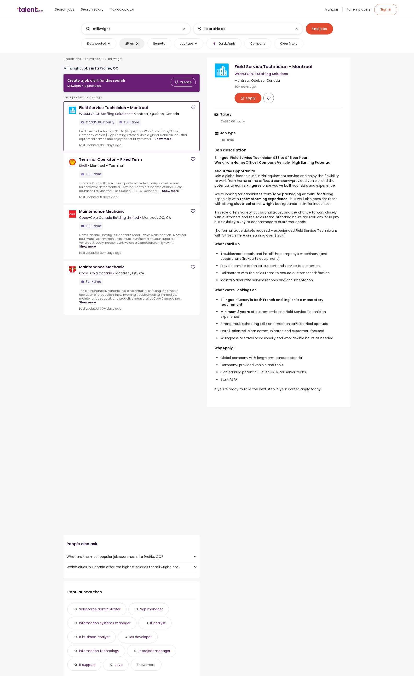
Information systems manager (105, 623)
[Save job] (193, 107)
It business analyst (94, 637)
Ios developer (140, 637)
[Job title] (131, 28)
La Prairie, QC (94, 59)
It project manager (154, 650)
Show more (163, 139)
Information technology (99, 650)
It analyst (158, 623)
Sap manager (151, 609)
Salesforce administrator (100, 609)
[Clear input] (184, 28)
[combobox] (135, 28)
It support (87, 664)
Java (119, 664)
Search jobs (72, 59)
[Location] (244, 28)
